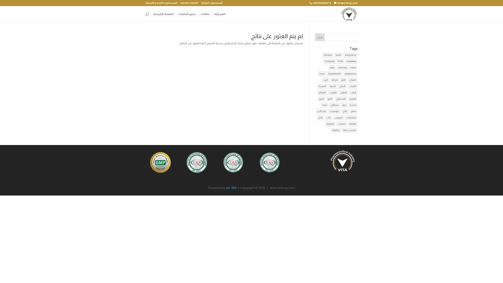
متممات (341, 123)
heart (353, 67)
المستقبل (341, 98)
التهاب (352, 86)
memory (342, 67)
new (332, 67)
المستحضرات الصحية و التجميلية (161, 3)
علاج (345, 111)
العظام (322, 92)
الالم (343, 80)
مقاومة (330, 123)
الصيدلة (322, 86)
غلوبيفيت (334, 111)
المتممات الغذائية (189, 3)
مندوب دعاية (349, 130)
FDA (340, 61)
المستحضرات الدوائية (212, 3)
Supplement (334, 73)
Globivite (329, 61)
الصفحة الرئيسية (163, 14)
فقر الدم (322, 111)
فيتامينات (351, 117)
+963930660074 (321, 3)
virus (321, 73)
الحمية (333, 86)
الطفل (343, 92)
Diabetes (351, 61)
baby (338, 55)
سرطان (335, 105)
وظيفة (335, 130)
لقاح (320, 117)
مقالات (205, 14)
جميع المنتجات (187, 14)
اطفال (352, 80)
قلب (328, 117)
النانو (330, 98)
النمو (321, 98)
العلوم (353, 98)
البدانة (335, 80)
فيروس (339, 117)
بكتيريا (353, 105)
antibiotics (350, 55)
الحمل (342, 86)
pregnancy (350, 73)
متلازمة (352, 123)
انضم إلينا (220, 14)
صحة (324, 105)
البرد (326, 80)
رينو (344, 105)
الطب (353, 92)
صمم (353, 111)
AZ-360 (231, 188)
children (327, 55)
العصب (333, 92)
